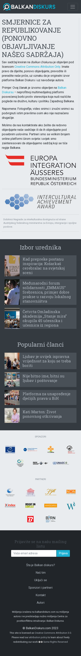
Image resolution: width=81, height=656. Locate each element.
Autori (40, 602)
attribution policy (38, 637)
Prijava (63, 553)
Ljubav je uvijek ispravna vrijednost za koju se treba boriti (47, 361)
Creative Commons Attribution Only (37, 66)
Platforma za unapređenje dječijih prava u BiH (46, 396)
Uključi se (40, 580)
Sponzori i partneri (40, 587)
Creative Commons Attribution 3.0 (53, 632)
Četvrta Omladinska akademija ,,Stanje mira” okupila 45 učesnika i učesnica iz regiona (45, 318)
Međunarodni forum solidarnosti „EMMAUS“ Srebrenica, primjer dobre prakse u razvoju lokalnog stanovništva (47, 292)
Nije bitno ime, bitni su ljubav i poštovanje (43, 378)
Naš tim (41, 572)
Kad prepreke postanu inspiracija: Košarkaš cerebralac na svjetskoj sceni (44, 266)
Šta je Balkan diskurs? (40, 565)
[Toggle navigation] (72, 7)
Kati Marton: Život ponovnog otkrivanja (42, 414)
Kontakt (41, 595)
